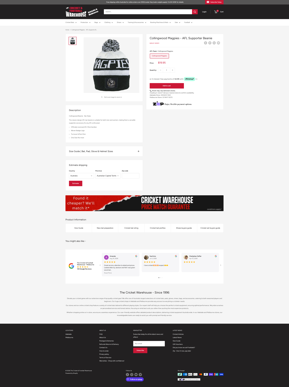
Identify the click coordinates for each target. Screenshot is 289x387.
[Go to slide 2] (160, 277)
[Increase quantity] (172, 70)
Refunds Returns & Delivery (109, 344)
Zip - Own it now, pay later (182, 351)
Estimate (75, 183)
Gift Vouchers (178, 344)
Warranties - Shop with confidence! (111, 361)
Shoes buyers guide (184, 228)
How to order (104, 351)
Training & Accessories (136, 22)
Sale (176, 22)
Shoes (119, 22)
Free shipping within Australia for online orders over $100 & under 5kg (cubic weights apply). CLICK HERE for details (144, 2)
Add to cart (167, 86)
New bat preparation (105, 228)
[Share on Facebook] (205, 42)
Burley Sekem (154, 43)
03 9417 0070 (167, 97)
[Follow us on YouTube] (136, 374)
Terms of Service (105, 358)
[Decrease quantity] (160, 70)
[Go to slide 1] (158, 277)
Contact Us (103, 348)
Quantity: (153, 70)
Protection (84, 22)
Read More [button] (108, 273)
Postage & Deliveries (106, 341)
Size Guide (78, 228)
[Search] (195, 11)
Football (187, 22)
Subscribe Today (215, 2)
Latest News (177, 337)
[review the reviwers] (136, 257)
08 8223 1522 (166, 95)
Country (72, 171)
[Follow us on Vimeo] (140, 374)
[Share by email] (218, 42)
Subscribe (140, 350)
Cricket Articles (178, 334)
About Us (102, 337)
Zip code (125, 171)
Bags (96, 22)
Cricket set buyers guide (210, 228)
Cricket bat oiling (131, 228)
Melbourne (69, 337)
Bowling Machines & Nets (159, 22)
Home (67, 30)
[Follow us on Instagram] (131, 374)
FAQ (101, 334)
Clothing (107, 22)
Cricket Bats (69, 22)
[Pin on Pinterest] (209, 42)
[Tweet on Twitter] (214, 42)
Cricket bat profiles (157, 228)
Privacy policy (104, 354)
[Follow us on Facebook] (127, 374)
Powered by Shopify (71, 373)
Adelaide (68, 334)
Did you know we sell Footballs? (184, 348)
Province (98, 171)
